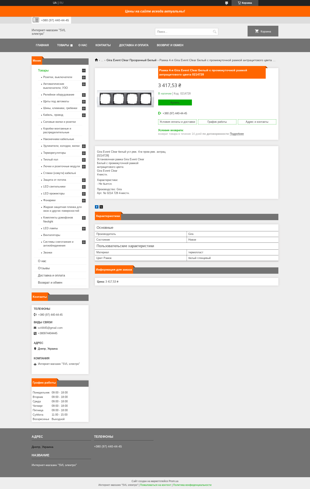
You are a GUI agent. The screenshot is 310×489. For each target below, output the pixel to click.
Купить (175, 102)
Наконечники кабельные (58, 139)
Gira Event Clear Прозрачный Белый (131, 60)
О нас (82, 45)
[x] (101, 207)
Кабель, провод (53, 114)
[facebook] (96, 207)
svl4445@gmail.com (50, 327)
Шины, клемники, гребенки (60, 108)
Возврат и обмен (170, 45)
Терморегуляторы (54, 152)
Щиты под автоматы (56, 101)
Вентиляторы (51, 235)
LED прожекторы (54, 193)
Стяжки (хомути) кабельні (59, 173)
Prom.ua (173, 481)
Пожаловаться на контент (155, 485)
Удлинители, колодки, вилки (61, 145)
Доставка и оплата (133, 45)
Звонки (47, 252)
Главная (42, 45)
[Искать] (214, 31)
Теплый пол (50, 159)
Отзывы (44, 268)
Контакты (103, 45)
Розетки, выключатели (57, 77)
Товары (63, 45)
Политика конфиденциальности (192, 485)
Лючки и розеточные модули (61, 166)
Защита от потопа (54, 179)
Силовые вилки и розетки (59, 121)
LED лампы (50, 228)
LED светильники (54, 186)
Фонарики (49, 200)
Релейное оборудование (58, 94)
